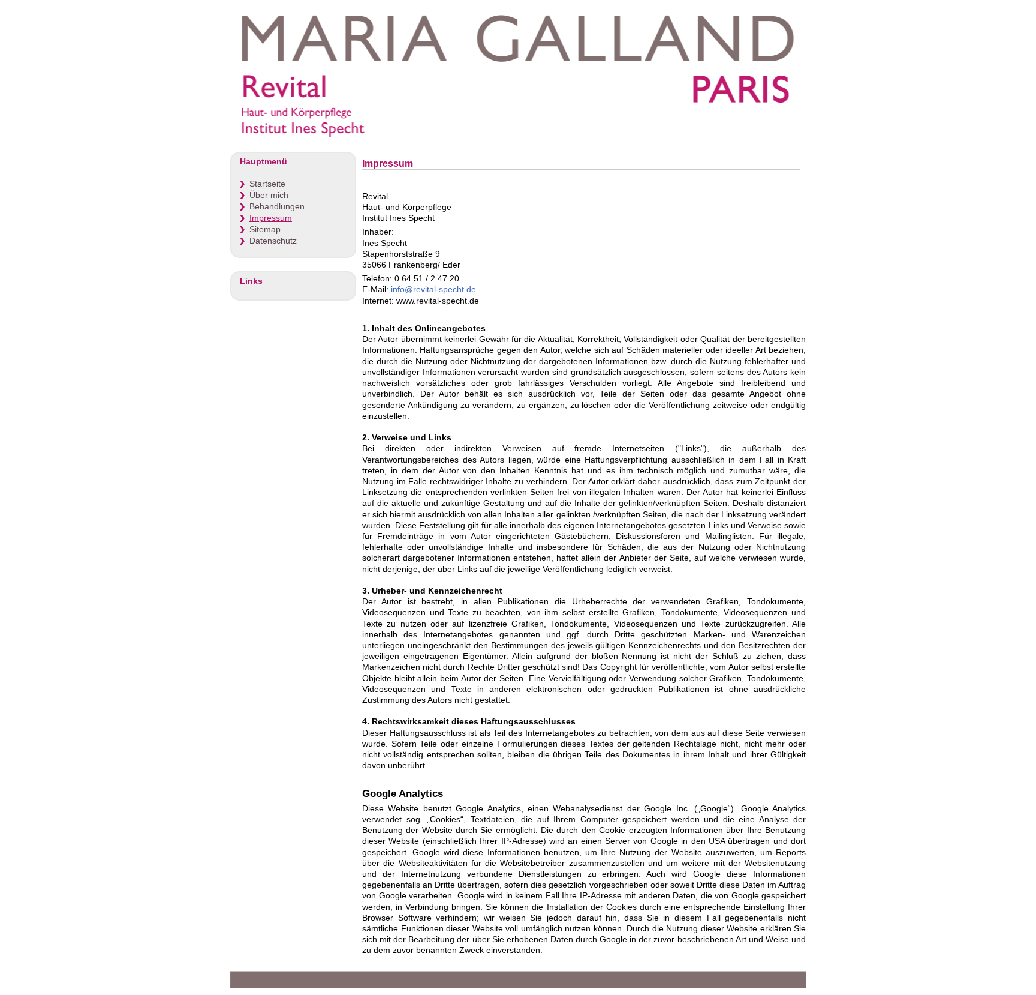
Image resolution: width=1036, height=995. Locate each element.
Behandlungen (277, 206)
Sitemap (265, 229)
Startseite (267, 183)
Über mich (268, 195)
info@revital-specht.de (433, 289)
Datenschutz (273, 240)
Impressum (270, 218)
